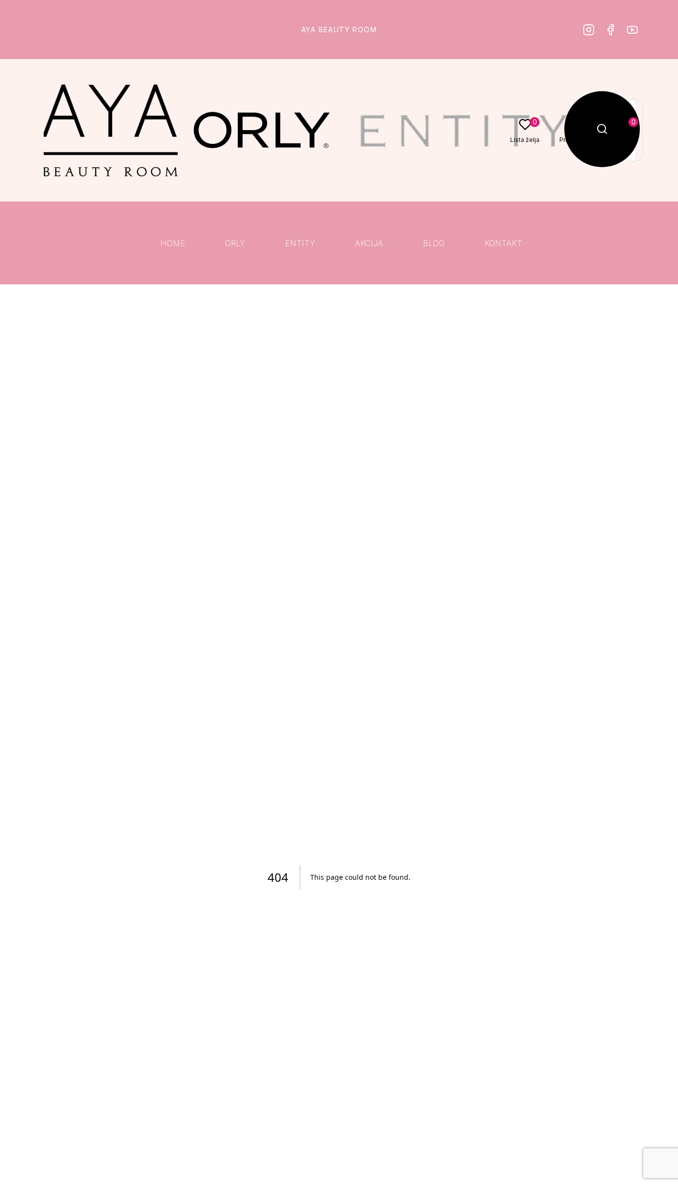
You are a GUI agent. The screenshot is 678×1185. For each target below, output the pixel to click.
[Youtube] (632, 30)
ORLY (235, 243)
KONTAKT (503, 243)
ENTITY (300, 243)
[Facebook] (610, 30)
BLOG (434, 243)
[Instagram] (589, 30)
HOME (172, 243)
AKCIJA (369, 243)
